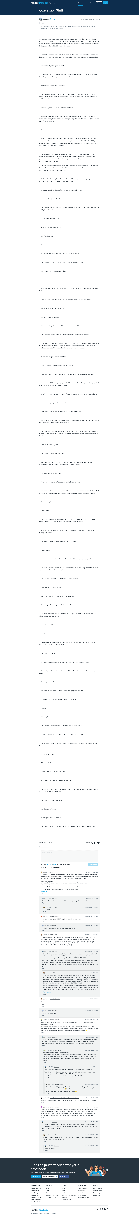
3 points (47, 872)
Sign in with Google (49, 1176)
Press (48, 1193)
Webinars (64, 1197)
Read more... (44, 891)
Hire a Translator (36, 1199)
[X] (97, 1209)
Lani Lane (54, 898)
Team (47, 1190)
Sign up (99, 3)
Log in (105, 3)
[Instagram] (100, 1209)
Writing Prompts (98, 1190)
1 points (48, 925)
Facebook (63, 1176)
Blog (63, 1188)
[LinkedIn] (102, 1209)
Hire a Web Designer (37, 1202)
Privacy (41, 1213)
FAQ (32, 1213)
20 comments (95, 19)
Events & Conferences (69, 1195)
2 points (50, 907)
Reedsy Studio (82, 1188)
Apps (51, 3)
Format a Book (82, 1195)
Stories (80, 3)
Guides (64, 1190)
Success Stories (51, 1197)
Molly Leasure (53, 934)
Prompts (73, 3)
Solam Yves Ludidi (54, 1107)
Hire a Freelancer (36, 1188)
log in (54, 864)
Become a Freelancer (52, 1195)
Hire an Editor (35, 1190)
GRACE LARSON (54, 916)
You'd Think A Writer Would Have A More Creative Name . (64, 1098)
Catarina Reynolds (55, 999)
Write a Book (81, 1190)
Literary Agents (98, 1193)
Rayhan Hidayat (54, 1019)
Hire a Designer (35, 1193)
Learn (86, 3)
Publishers (96, 1195)
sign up (49, 864)
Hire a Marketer (35, 1195)
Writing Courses (67, 1193)
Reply (42, 893)
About (48, 1188)
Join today (35, 1176)
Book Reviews (97, 1188)
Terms (36, 1213)
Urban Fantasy (48, 23)
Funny (41, 23)
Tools (92, 3)
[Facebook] (105, 1209)
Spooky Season (58, 28)
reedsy (39, 2)
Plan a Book (81, 1193)
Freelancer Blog (66, 1199)
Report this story (44, 847)
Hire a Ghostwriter (36, 1197)
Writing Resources (83, 1197)
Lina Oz (52, 872)
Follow (52, 19)
